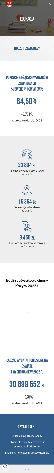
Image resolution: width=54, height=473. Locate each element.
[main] (27, 18)
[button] (3, 4)
